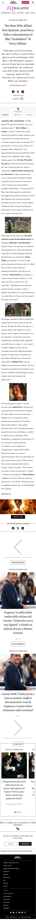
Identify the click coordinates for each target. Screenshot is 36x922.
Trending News (5, 12)
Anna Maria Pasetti (18, 85)
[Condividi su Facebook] (13, 91)
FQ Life (14, 12)
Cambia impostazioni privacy (11, 868)
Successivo (18, 644)
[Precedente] (18, 549)
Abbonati (25, 2)
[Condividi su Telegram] (22, 91)
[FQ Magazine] (18, 8)
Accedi (10, 844)
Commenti (16, 98)
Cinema (27, 12)
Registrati (25, 844)
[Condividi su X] (18, 91)
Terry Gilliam (18, 517)
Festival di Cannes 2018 (18, 20)
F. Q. (18, 639)
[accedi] (33, 2)
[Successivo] (18, 729)
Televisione (20, 12)
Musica (33, 12)
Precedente (18, 562)
